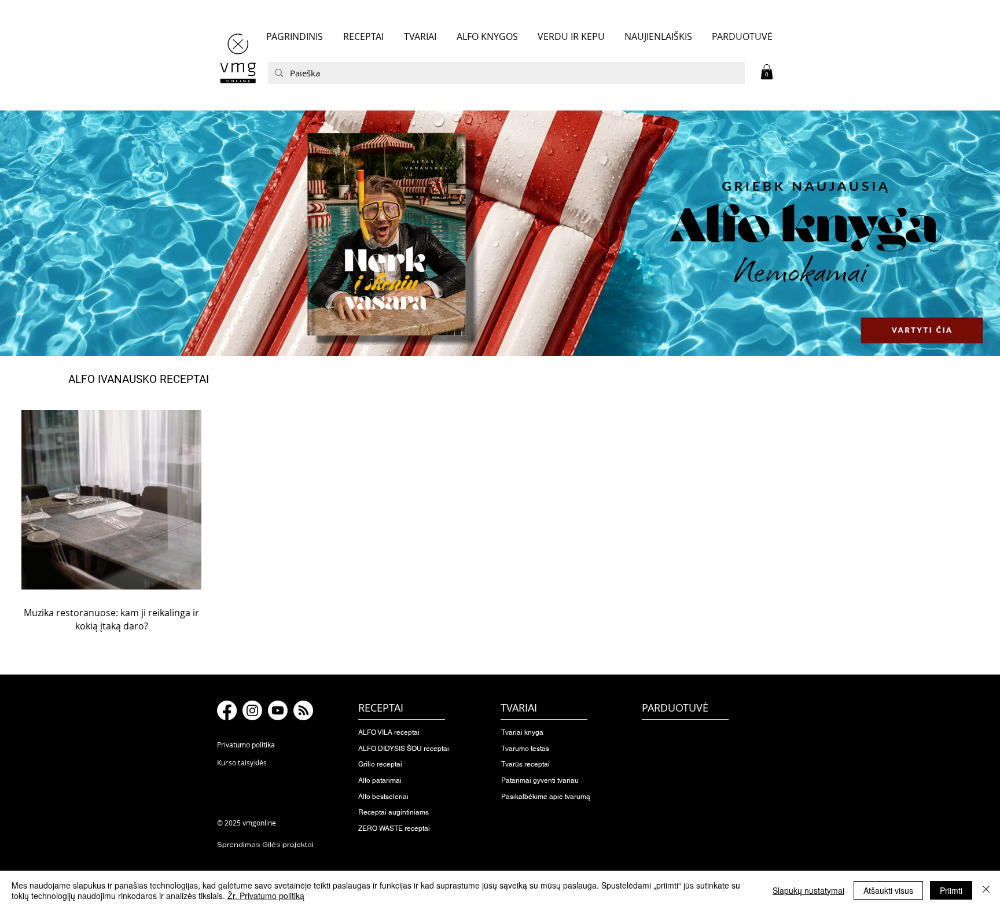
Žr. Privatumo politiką (265, 895)
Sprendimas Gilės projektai (265, 844)
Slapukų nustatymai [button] (808, 890)
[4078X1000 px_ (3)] (500, 233)
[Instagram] (252, 710)
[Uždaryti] (986, 890)
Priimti (951, 890)
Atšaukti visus (888, 890)
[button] (766, 71)
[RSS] (303, 710)
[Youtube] (278, 710)
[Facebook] (227, 710)
